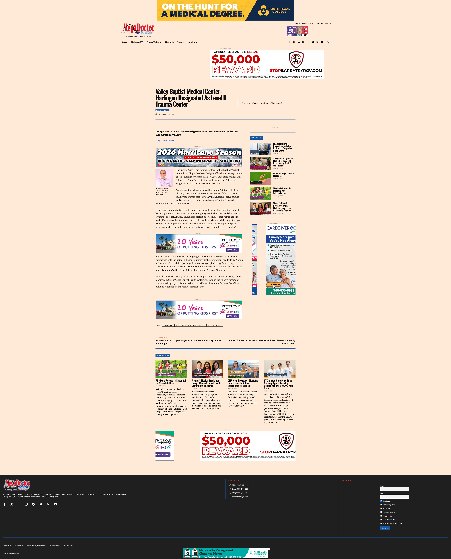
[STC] (225, 16)
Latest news (256, 144)
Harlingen (168, 331)
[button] (328, 48)
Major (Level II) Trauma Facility (190, 331)
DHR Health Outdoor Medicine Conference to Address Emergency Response (243, 389)
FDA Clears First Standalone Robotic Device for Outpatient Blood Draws (283, 153)
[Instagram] (303, 48)
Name (382, 492)
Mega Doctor (387, 522)
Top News (386, 507)
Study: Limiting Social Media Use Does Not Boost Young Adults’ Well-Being (283, 168)
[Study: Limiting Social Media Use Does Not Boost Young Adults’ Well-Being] (260, 170)
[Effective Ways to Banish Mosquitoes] (260, 185)
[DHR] (225, 558)
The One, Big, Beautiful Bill (392, 530)
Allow (265, 3)
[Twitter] (294, 48)
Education (386, 515)
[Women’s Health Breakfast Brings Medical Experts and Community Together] (260, 214)
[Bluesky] (312, 48)
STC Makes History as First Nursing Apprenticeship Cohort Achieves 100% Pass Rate (278, 390)
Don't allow (256, 3)
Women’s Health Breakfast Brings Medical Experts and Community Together (282, 213)
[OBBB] (297, 37)
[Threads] (308, 48)
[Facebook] (289, 48)
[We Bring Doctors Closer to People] (20, 491)
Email (382, 499)
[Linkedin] (298, 48)
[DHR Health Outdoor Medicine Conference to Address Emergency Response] (243, 375)
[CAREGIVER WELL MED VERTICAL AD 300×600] (268, 266)
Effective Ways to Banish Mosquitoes (284, 181)
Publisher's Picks (389, 526)
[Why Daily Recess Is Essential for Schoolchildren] (260, 200)
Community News (162, 116)
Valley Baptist (215, 331)
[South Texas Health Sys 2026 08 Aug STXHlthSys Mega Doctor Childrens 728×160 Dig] (199, 250)
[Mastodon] (317, 48)
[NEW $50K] (191, 70)
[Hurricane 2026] (199, 163)
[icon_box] (238, 491)
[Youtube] (322, 48)
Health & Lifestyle (389, 519)
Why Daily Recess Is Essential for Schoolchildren (282, 197)
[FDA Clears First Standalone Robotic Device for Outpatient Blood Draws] (260, 155)
